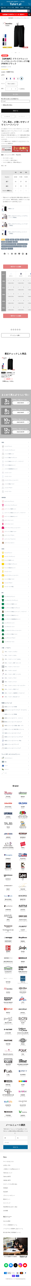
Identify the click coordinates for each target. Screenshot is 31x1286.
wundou (15, 241)
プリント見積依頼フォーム (10, 1225)
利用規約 (5, 1188)
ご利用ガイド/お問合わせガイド (11, 1169)
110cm (7, 239)
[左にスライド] (12, 52)
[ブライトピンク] (14, 78)
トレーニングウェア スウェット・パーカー (11, 246)
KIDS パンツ (8, 241)
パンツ (5, 17)
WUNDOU (4, 248)
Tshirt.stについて (7, 1172)
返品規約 (5, 1191)
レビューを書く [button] (16, 335)
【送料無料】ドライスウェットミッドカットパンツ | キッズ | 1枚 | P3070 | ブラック (8, 375)
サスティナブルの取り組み (10, 1184)
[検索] (28, 11)
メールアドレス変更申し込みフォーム (13, 1228)
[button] (2, 4)
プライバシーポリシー (9, 1195)
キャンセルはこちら (8, 1161)
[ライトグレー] (17, 78)
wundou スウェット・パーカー (9, 244)
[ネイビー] (6, 78)
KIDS (3, 239)
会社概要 (5, 1210)
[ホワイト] (3, 78)
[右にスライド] (19, 52)
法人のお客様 (6, 1221)
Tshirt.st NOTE (7, 1176)
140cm (21, 239)
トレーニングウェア (22, 244)
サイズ (3, 83)
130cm (17, 239)
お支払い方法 (6, 1165)
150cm (26, 239)
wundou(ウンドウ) (6, 66)
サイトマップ (6, 1203)
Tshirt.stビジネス (12, 1278)
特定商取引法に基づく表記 (10, 1207)
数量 (2, 88)
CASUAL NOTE (7, 1180)
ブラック (10, 248)
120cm (12, 239)
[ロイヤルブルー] (10, 78)
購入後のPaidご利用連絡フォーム (12, 1232)
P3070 (24, 246)
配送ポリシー (6, 1199)
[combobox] (15, 11)
